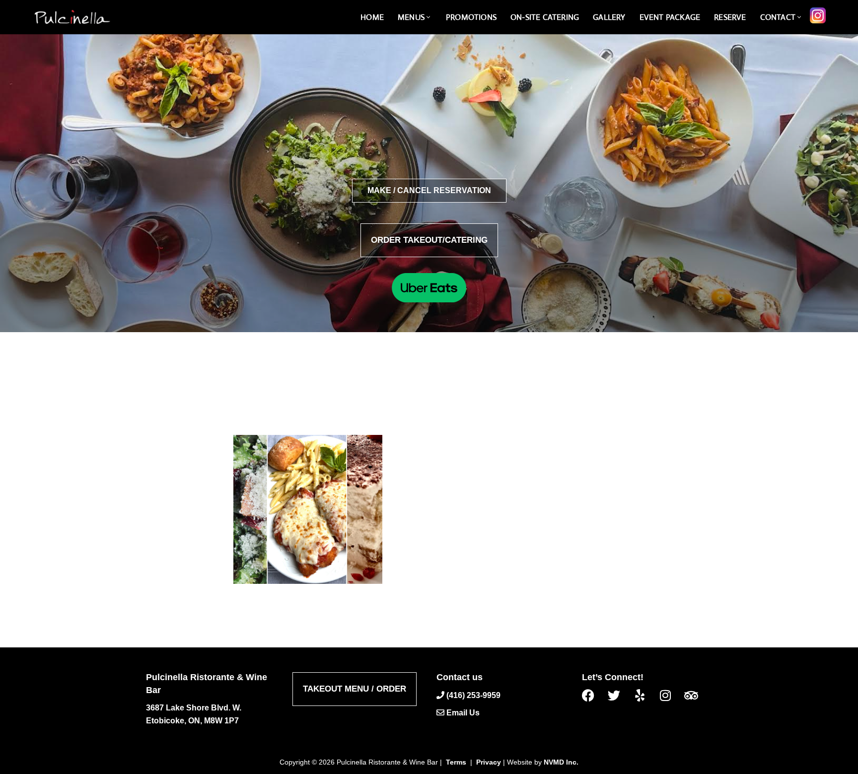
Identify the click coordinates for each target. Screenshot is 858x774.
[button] (428, 17)
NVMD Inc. (561, 762)
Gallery (609, 17)
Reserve (730, 17)
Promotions (471, 17)
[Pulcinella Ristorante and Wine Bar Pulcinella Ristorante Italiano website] (72, 17)
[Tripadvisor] (695, 695)
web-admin (397, 398)
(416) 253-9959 (473, 695)
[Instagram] (669, 695)
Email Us (463, 712)
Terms (456, 762)
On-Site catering (544, 17)
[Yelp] (643, 695)
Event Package (670, 17)
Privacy (488, 762)
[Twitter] (618, 695)
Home (372, 17)
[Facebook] (592, 695)
